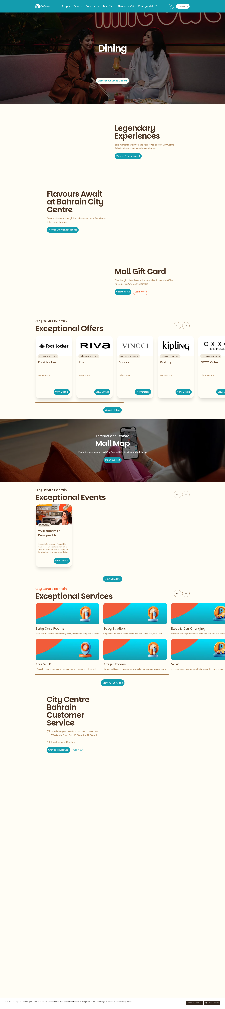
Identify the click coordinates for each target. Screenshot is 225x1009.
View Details (61, 392)
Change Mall (146, 6)
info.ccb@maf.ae (66, 742)
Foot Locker (47, 362)
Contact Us (183, 6)
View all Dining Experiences (62, 230)
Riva (82, 362)
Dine (77, 6)
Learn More (113, 82)
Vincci (124, 362)
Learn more (141, 292)
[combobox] (171, 6)
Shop (64, 6)
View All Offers (112, 410)
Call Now (78, 750)
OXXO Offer (209, 362)
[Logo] (42, 6)
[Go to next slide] (186, 325)
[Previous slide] (13, 58)
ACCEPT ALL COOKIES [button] (194, 1003)
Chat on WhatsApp (58, 750)
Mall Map (108, 6)
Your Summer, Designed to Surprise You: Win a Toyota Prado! (53, 533)
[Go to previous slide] (177, 325)
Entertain (91, 6)
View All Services (112, 682)
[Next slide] (211, 58)
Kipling (165, 362)
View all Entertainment (128, 156)
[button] (212, 1003)
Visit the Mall (123, 292)
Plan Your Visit (126, 6)
